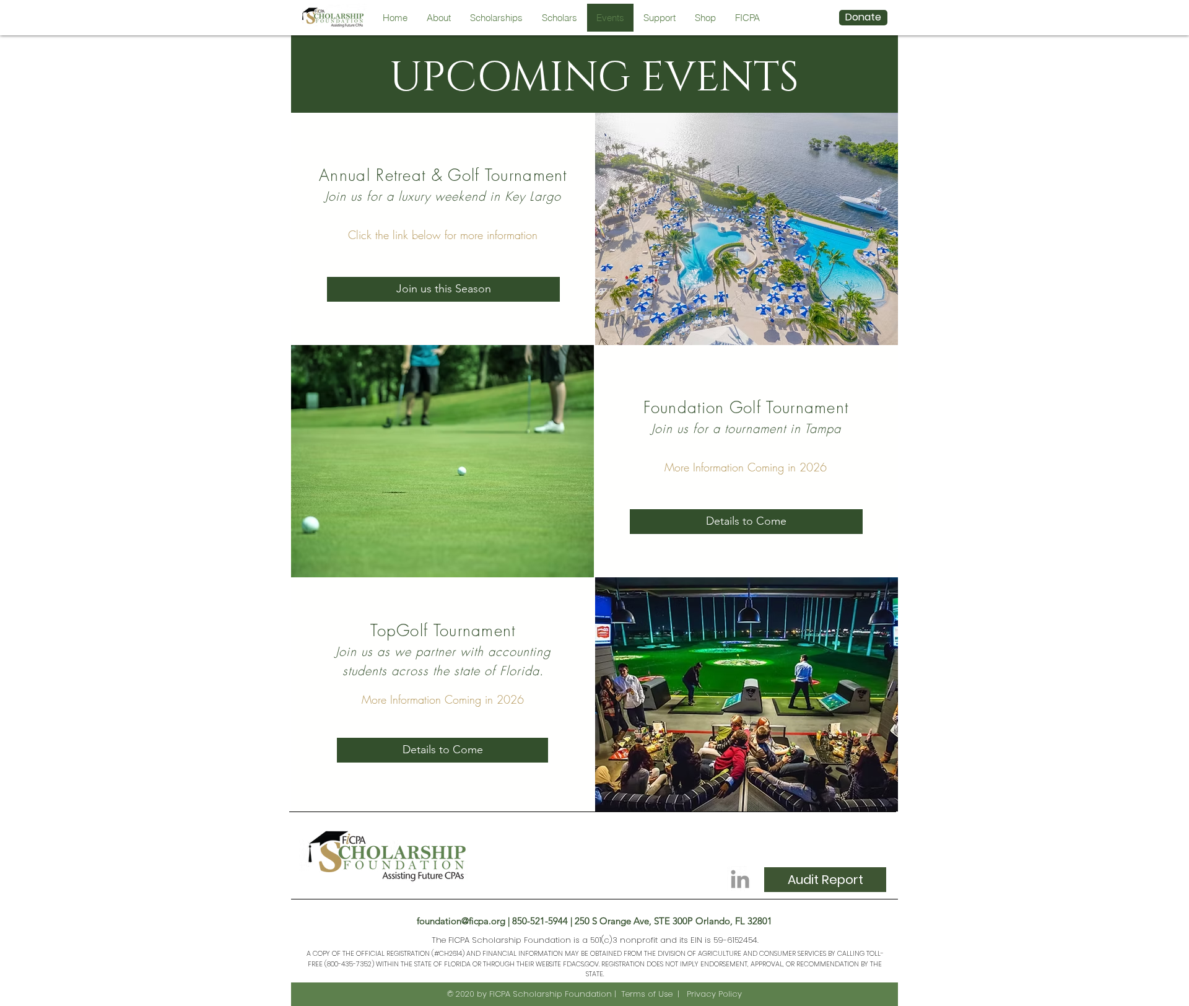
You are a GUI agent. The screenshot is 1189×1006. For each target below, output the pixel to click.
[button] (443, 289)
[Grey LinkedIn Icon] (740, 879)
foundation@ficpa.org (461, 921)
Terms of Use (647, 994)
